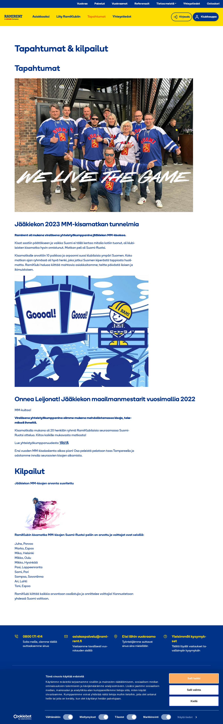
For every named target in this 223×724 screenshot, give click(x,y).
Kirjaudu (184, 16)
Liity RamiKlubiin (68, 16)
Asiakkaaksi (40, 16)
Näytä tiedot (185, 717)
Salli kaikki (193, 678)
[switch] (103, 717)
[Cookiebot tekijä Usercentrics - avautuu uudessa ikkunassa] (22, 717)
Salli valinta (194, 689)
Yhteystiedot (191, 3)
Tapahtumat (96, 16)
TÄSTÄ (64, 443)
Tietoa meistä (165, 3)
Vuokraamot (120, 3)
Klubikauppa (209, 16)
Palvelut (99, 3)
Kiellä (194, 701)
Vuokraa (82, 3)
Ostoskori (213, 3)
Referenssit (141, 3)
